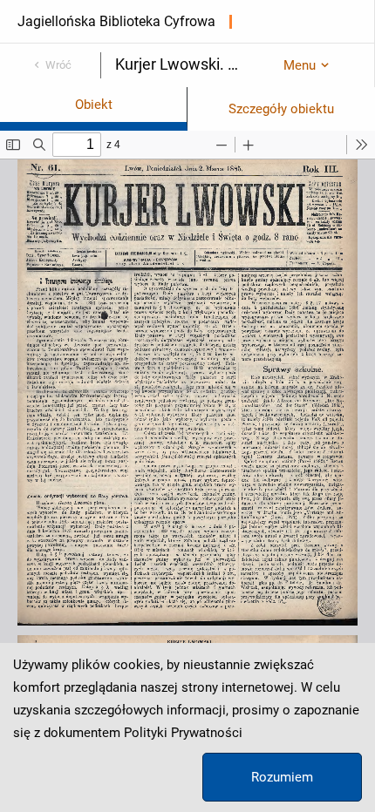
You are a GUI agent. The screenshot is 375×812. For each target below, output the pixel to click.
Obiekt (93, 104)
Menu (299, 65)
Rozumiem (282, 777)
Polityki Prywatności (183, 733)
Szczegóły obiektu (281, 109)
